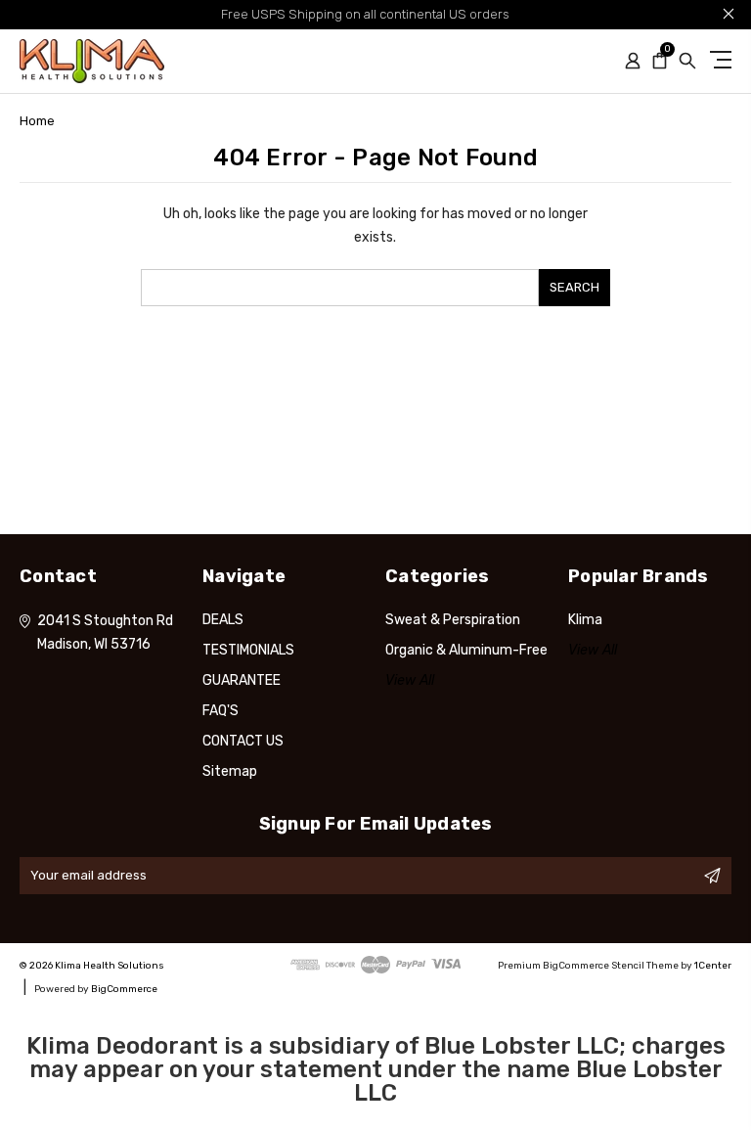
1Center (712, 966)
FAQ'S (220, 710)
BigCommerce (124, 989)
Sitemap (229, 771)
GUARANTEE (241, 680)
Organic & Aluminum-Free (466, 650)
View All (409, 680)
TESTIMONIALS (248, 650)
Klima (585, 619)
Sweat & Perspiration (452, 619)
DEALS (222, 619)
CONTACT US (243, 741)
